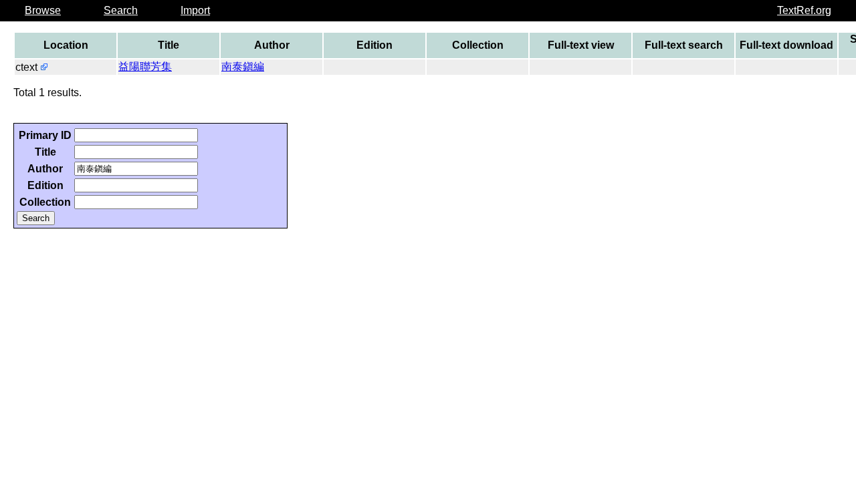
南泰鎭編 (242, 66)
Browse (43, 10)
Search (121, 10)
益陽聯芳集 (145, 66)
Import (195, 10)
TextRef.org (804, 10)
